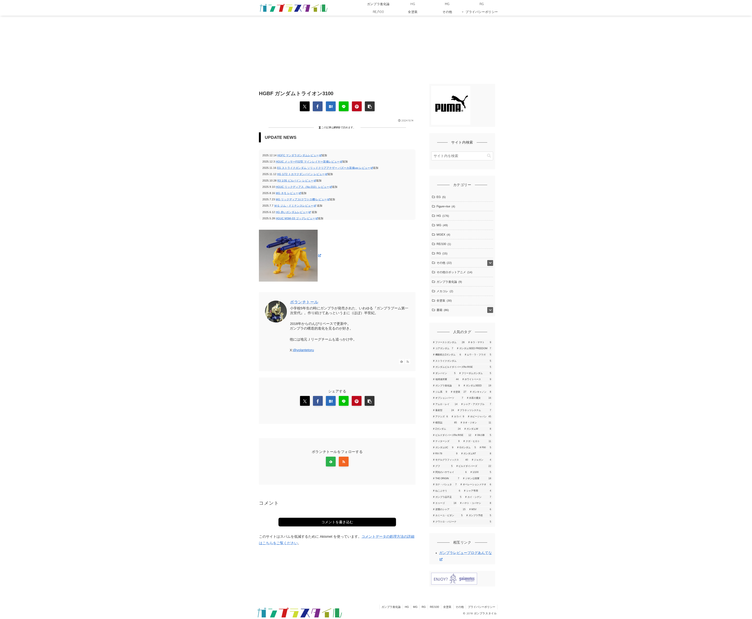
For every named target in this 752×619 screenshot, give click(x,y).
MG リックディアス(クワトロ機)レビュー (301, 199)
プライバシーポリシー (481, 606)
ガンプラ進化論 (391, 606)
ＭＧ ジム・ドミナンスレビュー (293, 205)
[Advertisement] (376, 47)
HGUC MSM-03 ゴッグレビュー (295, 218)
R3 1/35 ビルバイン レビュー (295, 180)
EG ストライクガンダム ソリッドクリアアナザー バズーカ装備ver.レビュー (323, 167)
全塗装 (447, 606)
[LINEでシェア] (344, 106)
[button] (370, 106)
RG (424, 606)
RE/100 (434, 606)
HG (407, 606)
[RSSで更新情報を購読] (407, 361)
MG (415, 606)
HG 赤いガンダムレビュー (292, 212)
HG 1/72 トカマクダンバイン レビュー (301, 174)
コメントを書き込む (337, 522)
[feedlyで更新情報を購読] (401, 361)
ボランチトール (304, 301)
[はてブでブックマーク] (331, 106)
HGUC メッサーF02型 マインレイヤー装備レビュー (308, 161)
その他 (460, 606)
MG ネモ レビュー (287, 193)
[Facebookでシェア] (318, 106)
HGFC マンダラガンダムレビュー (298, 155)
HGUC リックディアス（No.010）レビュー (302, 186)
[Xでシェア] (305, 106)
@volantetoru (303, 350)
